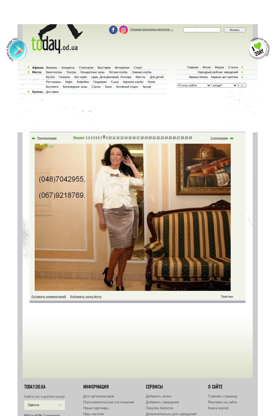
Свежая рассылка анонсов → (151, 29)
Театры (71, 72)
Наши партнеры (95, 408)
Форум (219, 67)
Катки (151, 81)
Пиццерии (100, 81)
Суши (115, 81)
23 (162, 137)
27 (178, 137)
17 (138, 137)
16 (134, 137)
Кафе (69, 81)
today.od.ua (34, 387)
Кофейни (83, 81)
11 (114, 137)
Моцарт (78, 137)
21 (154, 137)
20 (150, 137)
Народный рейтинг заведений (218, 72)
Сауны (96, 86)
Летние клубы (118, 72)
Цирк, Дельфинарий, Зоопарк (111, 77)
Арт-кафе (80, 77)
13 (122, 137)
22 (158, 137)
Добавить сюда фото (86, 296)
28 (182, 137)
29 (186, 137)
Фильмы (51, 67)
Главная (192, 67)
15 (130, 137)
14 (126, 137)
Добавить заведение (162, 402)
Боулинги (52, 86)
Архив (147, 86)
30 (190, 137)
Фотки (206, 67)
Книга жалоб (218, 408)
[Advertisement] (137, 12)
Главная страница (222, 396)
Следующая (219, 138)
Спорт (138, 67)
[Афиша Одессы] (56, 52)
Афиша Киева (198, 77)
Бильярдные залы (75, 86)
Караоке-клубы (133, 81)
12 (118, 137)
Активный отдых (127, 86)
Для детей (157, 77)
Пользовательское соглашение (108, 402)
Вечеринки (122, 67)
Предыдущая (46, 138)
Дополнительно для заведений (171, 414)
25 (170, 137)
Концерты (68, 67)
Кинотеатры (54, 72)
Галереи (64, 77)
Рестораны (53, 81)
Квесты (141, 77)
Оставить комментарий (48, 296)
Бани (108, 86)
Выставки (104, 67)
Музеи (50, 77)
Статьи (233, 67)
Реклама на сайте (222, 402)
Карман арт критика (224, 77)
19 (146, 137)
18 (142, 137)
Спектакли (86, 67)
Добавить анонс (159, 396)
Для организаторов (98, 396)
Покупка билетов (159, 408)
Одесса (33, 405)
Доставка (52, 91)
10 (110, 137)
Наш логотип (93, 414)
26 (174, 137)
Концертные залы (92, 72)
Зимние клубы (141, 72)
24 (166, 137)
